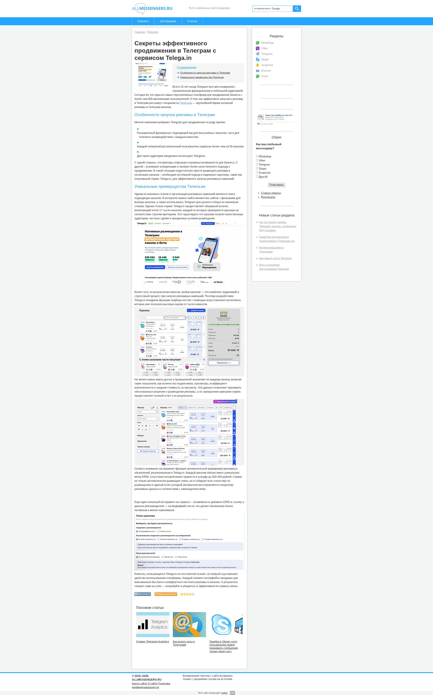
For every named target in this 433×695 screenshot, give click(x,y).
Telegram (266, 53)
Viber (264, 48)
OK (232, 693)
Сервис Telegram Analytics (152, 641)
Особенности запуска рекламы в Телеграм (205, 72)
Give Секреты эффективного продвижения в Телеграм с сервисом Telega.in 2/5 (184, 594)
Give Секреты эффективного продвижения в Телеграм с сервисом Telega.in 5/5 (193, 594)
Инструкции (168, 21)
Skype (265, 59)
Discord (266, 70)
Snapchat (267, 65)
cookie (224, 693)
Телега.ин (186, 103)
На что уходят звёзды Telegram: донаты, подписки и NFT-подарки (277, 226)
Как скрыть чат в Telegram (275, 258)
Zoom (264, 76)
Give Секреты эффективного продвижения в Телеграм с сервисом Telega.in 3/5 (187, 594)
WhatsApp (267, 42)
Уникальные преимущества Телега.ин (202, 77)
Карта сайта (139, 683)
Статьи (192, 21)
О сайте (152, 683)
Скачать (143, 21)
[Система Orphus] (276, 125)
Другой (263, 176)
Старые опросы (271, 193)
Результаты (268, 197)
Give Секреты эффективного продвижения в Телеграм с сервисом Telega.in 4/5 (190, 594)
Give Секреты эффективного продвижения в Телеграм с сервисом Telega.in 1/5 (181, 594)
